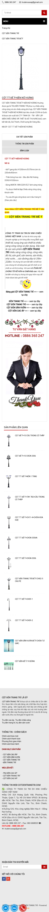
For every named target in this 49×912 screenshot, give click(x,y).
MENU (5, 21)
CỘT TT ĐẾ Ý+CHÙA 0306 (25, 558)
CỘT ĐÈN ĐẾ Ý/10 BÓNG (25, 661)
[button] (24, 21)
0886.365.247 (10, 2)
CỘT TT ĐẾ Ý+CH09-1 (24, 599)
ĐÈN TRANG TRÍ (9, 762)
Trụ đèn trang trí (8, 723)
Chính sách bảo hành (10, 744)
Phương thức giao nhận (11, 741)
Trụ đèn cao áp (8, 720)
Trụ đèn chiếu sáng (23, 720)
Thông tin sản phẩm (24, 144)
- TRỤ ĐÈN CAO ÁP (9, 773)
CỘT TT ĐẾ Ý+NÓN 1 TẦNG (26, 476)
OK (44, 867)
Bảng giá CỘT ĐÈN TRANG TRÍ (20, 291)
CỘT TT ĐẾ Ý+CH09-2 (24, 620)
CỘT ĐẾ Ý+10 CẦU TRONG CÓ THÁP (29, 435)
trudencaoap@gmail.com (32, 2)
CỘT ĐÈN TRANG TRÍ (11, 760)
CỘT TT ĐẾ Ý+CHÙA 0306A (26, 538)
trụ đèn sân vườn (23, 723)
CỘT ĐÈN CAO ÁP (10, 754)
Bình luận (24, 151)
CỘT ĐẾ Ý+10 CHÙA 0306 (25, 456)
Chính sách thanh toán (11, 739)
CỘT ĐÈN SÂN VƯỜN (11, 757)
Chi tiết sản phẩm (24, 137)
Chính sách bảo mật (10, 736)
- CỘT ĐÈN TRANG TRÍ (11, 776)
